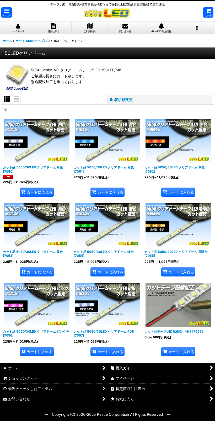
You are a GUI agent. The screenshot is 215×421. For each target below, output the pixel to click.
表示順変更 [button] (123, 99)
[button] (6, 12)
